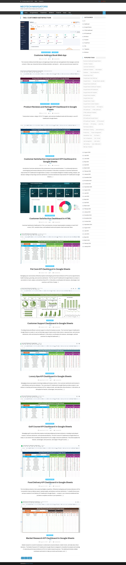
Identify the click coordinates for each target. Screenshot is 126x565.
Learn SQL (100, 124)
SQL (70, 12)
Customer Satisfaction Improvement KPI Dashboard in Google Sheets (50, 160)
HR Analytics (100, 106)
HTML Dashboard (50, 215)
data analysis (98, 69)
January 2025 (87, 212)
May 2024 (86, 237)
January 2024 (87, 246)
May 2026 (86, 161)
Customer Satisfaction (88, 66)
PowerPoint (43, 12)
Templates (55, 52)
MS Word (51, 12)
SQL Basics (97, 135)
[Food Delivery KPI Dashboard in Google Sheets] (50, 461)
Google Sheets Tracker (88, 101)
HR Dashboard (86, 109)
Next (30, 558)
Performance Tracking (88, 129)
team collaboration (96, 144)
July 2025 (86, 193)
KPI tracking (93, 124)
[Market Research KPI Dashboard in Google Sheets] (50, 517)
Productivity (86, 132)
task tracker (97, 141)
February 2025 (87, 208)
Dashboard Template (88, 69)
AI (84, 20)
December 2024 (88, 215)
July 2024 (86, 230)
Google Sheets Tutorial (89, 106)
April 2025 (86, 202)
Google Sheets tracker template (91, 103)
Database (85, 72)
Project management (96, 132)
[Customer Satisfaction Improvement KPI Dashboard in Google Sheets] (50, 139)
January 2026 (87, 174)
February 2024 (87, 243)
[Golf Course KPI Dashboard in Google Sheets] (50, 408)
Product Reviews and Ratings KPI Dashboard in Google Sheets (50, 108)
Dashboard (50, 320)
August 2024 (87, 227)
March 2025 (87, 205)
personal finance (100, 129)
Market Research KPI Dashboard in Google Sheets (50, 538)
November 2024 (88, 218)
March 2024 (87, 240)
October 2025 (87, 183)
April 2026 (86, 164)
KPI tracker (85, 124)
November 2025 (88, 180)
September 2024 (88, 224)
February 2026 (87, 171)
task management (87, 141)
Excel (64, 12)
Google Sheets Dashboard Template (92, 86)
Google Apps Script (88, 75)
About (36, 1)
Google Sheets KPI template (90, 92)
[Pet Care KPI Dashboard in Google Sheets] (50, 248)
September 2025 (88, 186)
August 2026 (87, 152)
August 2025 (87, 190)
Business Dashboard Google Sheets (92, 61)
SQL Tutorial (97, 138)
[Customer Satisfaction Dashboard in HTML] (50, 197)
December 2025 (88, 177)
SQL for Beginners (87, 138)
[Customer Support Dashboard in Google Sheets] (50, 303)
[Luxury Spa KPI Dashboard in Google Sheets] (50, 356)
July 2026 (86, 155)
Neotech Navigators (34, 6)
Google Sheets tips (88, 98)
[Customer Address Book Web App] (50, 35)
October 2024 (87, 221)
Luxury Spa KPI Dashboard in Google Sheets (50, 376)
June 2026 (86, 158)
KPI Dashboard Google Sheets (90, 118)
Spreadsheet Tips (87, 135)
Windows (86, 52)
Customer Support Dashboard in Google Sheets (50, 323)
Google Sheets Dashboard (89, 83)
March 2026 (87, 168)
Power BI (58, 12)
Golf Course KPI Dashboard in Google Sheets (50, 426)
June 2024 (86, 234)
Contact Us (41, 1)
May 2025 (86, 199)
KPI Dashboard (55, 103)
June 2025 (86, 196)
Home (25, 12)
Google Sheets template (89, 95)
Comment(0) (57, 59)
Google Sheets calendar (98, 81)
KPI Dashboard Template (89, 121)
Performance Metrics (88, 126)
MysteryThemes (29, 563)
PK (50, 59)
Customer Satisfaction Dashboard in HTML (50, 218)
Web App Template (87, 146)
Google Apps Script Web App (90, 78)
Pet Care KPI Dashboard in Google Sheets (50, 269)
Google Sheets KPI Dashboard (90, 89)
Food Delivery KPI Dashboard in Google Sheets (50, 482)
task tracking (86, 144)
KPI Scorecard (100, 121)
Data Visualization (94, 72)
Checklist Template (88, 63)
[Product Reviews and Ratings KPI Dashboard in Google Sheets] (50, 85)
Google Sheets (34, 12)
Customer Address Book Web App (50, 55)
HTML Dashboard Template (89, 112)
